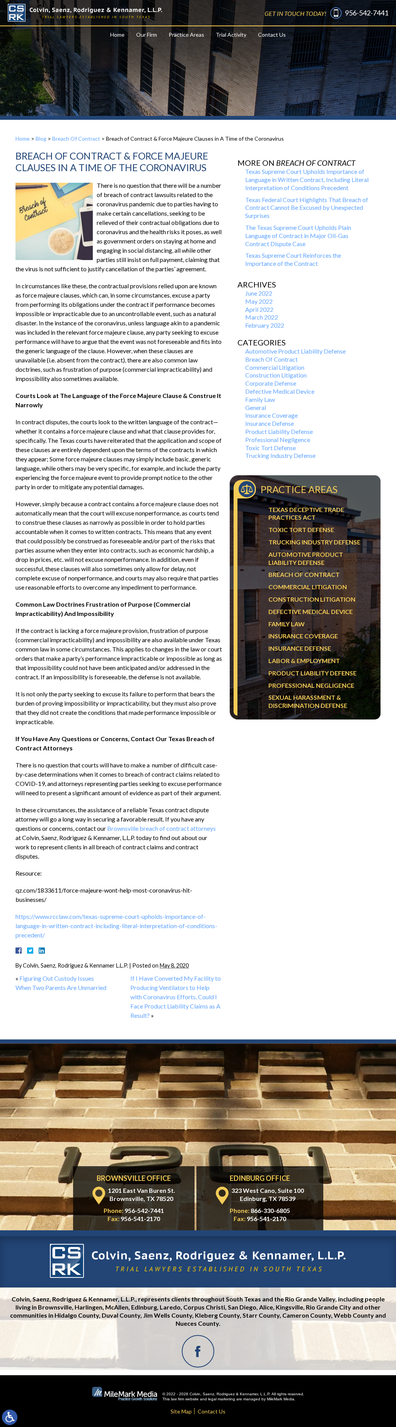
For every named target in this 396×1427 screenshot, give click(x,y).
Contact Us (272, 34)
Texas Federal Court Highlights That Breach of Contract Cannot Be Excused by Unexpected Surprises (306, 207)
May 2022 (259, 301)
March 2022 (261, 317)
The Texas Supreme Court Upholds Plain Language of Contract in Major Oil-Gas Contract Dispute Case (298, 235)
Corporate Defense (270, 383)
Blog (41, 138)
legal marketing (221, 1399)
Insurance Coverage (271, 415)
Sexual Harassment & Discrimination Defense (307, 701)
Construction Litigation (276, 375)
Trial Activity (231, 34)
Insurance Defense (269, 423)
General (255, 407)
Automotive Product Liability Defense (295, 351)
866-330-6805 (270, 1210)
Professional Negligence (277, 439)
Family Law (260, 399)
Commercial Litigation (274, 367)
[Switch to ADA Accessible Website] (9, 1417)
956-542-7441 (366, 13)
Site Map (181, 1411)
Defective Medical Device (279, 391)
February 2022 (264, 325)
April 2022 (259, 309)
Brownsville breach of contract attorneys (161, 828)
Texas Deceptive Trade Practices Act (306, 513)
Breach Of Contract (76, 138)
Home (117, 34)
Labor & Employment (304, 660)
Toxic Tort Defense (270, 447)
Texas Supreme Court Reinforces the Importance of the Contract (293, 259)
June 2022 (258, 293)
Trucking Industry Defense (280, 455)
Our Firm (146, 34)
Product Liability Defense (279, 431)
